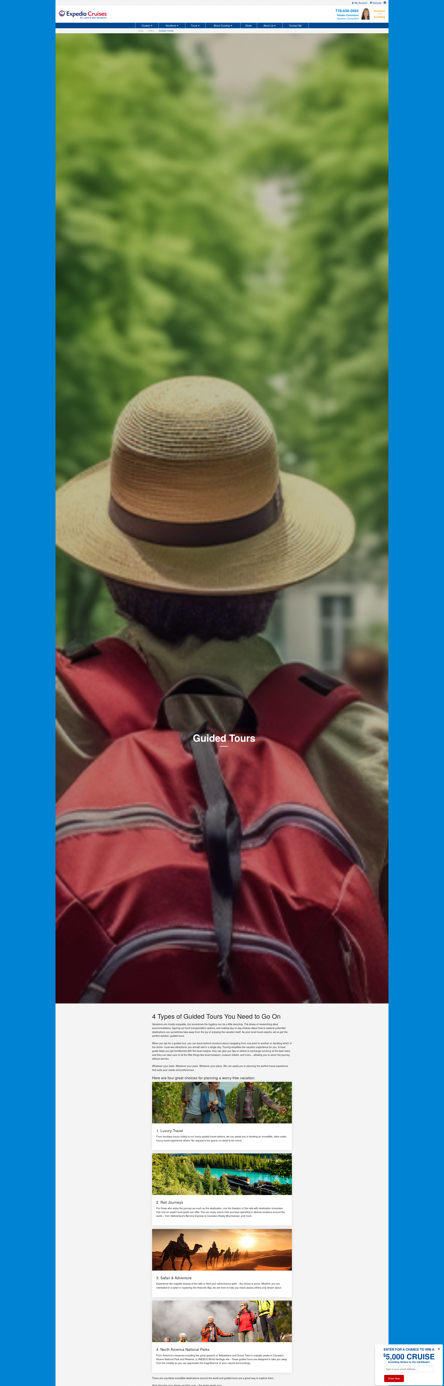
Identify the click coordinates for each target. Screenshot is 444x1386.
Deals (248, 25)
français (376, 3)
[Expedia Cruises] (112, 14)
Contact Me (295, 25)
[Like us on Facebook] (385, 3)
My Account (360, 3)
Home (140, 30)
